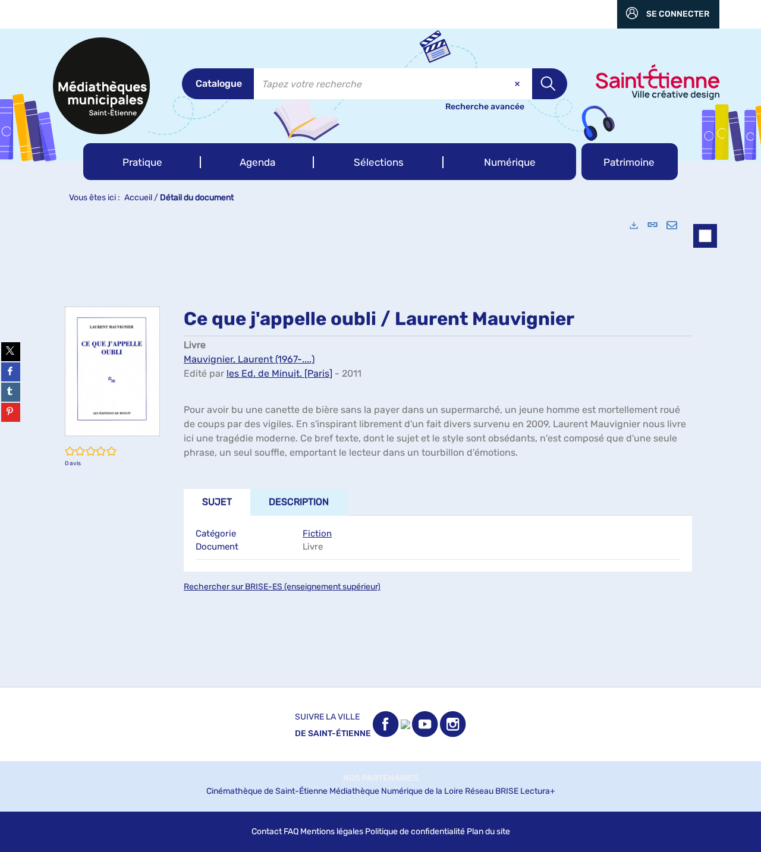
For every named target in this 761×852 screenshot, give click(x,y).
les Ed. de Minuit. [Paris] (279, 373)
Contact (266, 831)
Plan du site (488, 831)
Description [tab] (299, 501)
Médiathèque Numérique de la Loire (396, 791)
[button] (142, 161)
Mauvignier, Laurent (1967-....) (249, 359)
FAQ (291, 831)
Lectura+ (537, 791)
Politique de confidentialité (415, 831)
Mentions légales (331, 831)
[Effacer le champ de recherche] (518, 83)
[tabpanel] (380, 448)
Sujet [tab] (217, 501)
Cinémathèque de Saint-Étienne (267, 791)
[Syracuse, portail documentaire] (101, 85)
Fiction (317, 533)
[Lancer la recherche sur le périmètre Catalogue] (549, 83)
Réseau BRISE (491, 791)
